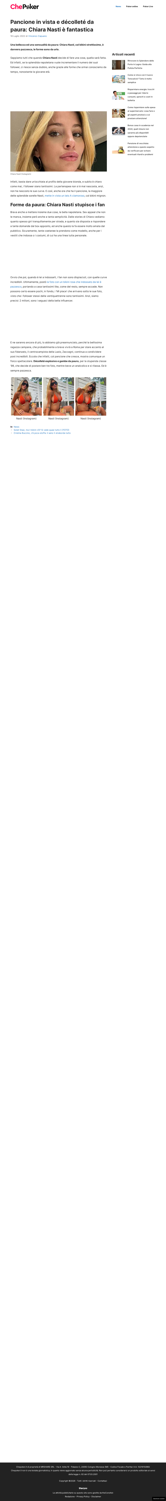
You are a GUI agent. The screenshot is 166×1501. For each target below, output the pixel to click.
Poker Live (148, 6)
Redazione (70, 1496)
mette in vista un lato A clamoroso (64, 195)
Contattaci (102, 1481)
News (118, 6)
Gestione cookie (159, 1499)
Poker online (132, 6)
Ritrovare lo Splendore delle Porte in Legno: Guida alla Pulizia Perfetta (141, 64)
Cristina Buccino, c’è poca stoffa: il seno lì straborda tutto (42, 433)
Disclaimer (96, 1496)
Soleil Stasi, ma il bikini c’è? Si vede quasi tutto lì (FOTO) (41, 430)
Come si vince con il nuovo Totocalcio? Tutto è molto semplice (140, 79)
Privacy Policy (83, 1496)
